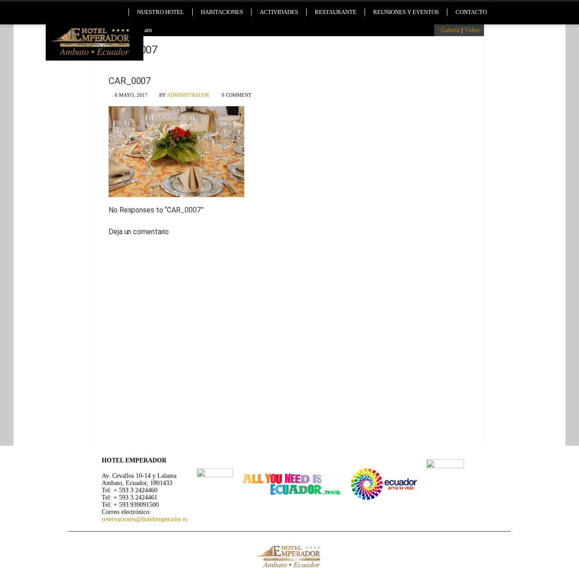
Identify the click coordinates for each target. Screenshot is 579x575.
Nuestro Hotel (160, 12)
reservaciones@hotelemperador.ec (145, 519)
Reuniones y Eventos (406, 12)
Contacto (471, 12)
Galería (450, 30)
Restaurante (335, 12)
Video (472, 30)
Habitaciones (222, 12)
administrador (188, 95)
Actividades (279, 12)
